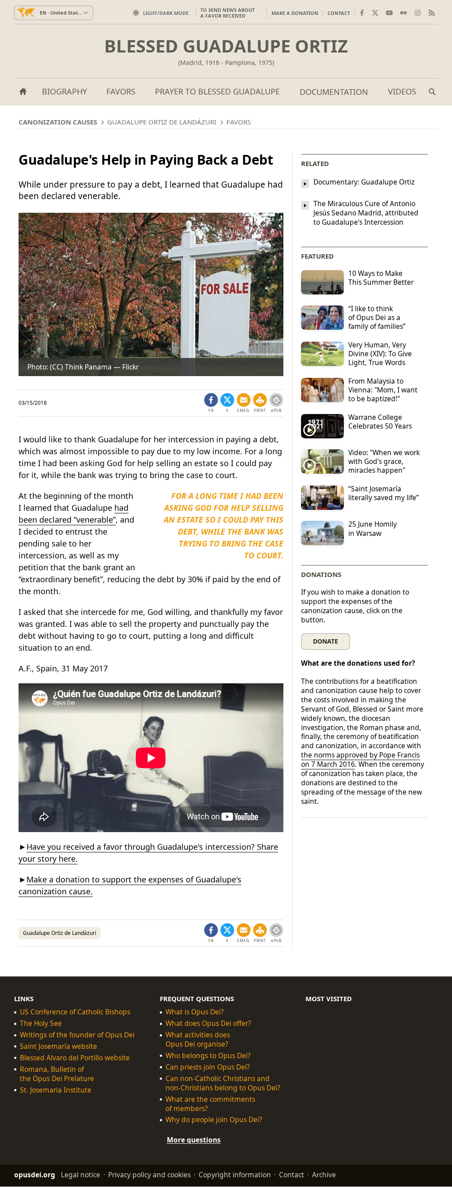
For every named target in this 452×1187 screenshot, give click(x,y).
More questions (194, 1140)
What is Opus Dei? (195, 1012)
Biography (64, 91)
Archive (324, 1175)
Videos (402, 91)
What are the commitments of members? (210, 1104)
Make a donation (294, 13)
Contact (339, 13)
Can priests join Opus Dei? (208, 1067)
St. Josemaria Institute (55, 1090)
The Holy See (41, 1024)
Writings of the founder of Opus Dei (77, 1035)
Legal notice (80, 1175)
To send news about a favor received (227, 13)
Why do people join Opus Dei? (214, 1120)
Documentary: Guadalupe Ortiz (363, 181)
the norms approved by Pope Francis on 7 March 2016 (360, 759)
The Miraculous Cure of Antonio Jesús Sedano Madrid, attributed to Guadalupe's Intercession (365, 213)
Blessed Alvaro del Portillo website (75, 1058)
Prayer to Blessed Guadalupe (217, 91)
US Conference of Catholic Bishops (75, 1012)
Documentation (334, 92)
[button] (260, 403)
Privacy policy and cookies (149, 1175)
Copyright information (235, 1175)
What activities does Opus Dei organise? (198, 1039)
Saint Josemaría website (58, 1046)
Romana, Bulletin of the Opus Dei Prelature (57, 1074)
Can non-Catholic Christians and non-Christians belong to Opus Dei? (223, 1083)
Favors (121, 91)
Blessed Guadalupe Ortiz (226, 46)
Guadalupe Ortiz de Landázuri (59, 933)
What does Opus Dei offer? (208, 1024)
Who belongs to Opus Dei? (208, 1055)
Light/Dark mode (165, 13)
